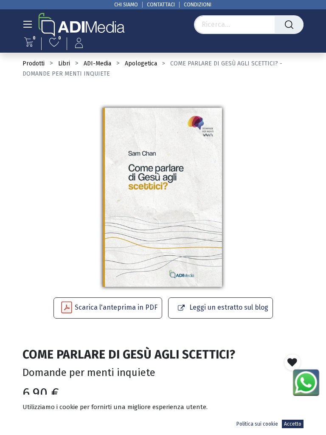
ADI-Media (97, 63)
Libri (64, 63)
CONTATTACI (161, 5)
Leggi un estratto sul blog (228, 307)
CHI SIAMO (126, 5)
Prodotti (33, 63)
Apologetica (141, 63)
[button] (292, 362)
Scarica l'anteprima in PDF (116, 307)
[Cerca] (289, 24)
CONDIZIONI (197, 5)
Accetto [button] (292, 424)
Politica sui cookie (257, 424)
